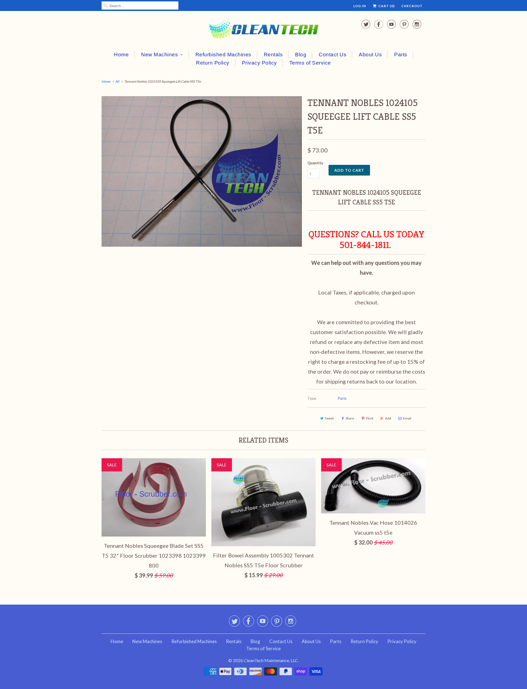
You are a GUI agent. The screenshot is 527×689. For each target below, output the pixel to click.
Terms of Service (310, 63)
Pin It (369, 418)
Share (350, 418)
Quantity (315, 163)
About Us (370, 54)
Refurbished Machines (223, 54)
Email (407, 418)
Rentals (273, 54)
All (117, 81)
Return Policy (212, 63)
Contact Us (332, 54)
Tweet (329, 418)
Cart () (386, 6)
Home (121, 54)
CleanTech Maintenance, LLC (271, 660)
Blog (300, 54)
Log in (359, 6)
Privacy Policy (259, 63)
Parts (400, 54)
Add (388, 418)
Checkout (412, 6)
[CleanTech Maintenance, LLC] (263, 30)
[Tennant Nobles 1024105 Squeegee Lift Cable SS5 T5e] (202, 171)
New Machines (159, 54)
